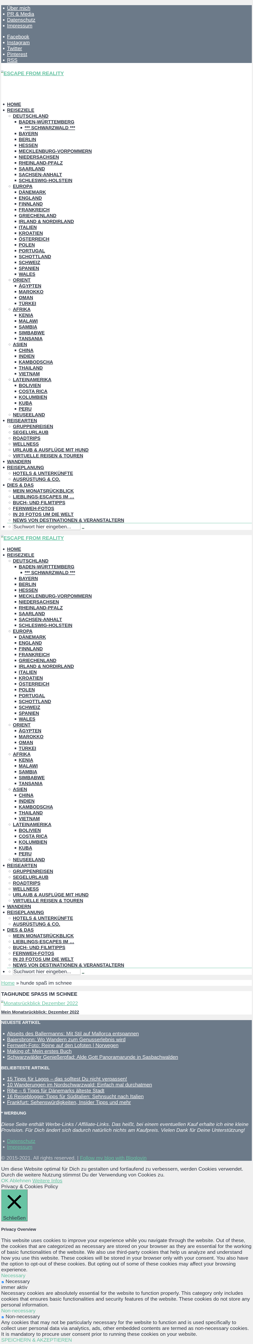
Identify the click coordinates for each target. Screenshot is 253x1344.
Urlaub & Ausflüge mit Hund (51, 449)
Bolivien (30, 385)
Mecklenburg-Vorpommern (55, 151)
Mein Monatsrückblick (43, 490)
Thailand (31, 367)
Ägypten (30, 285)
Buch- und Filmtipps (39, 502)
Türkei (27, 303)
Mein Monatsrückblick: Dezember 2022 (40, 1012)
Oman (26, 297)
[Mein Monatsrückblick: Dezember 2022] (39, 1003)
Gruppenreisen (33, 426)
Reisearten (22, 420)
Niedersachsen (39, 157)
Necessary (18, 1281)
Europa (23, 186)
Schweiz (29, 262)
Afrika (22, 309)
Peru (25, 408)
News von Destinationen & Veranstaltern (68, 520)
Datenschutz (21, 20)
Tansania (31, 338)
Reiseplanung (25, 467)
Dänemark (32, 192)
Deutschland (30, 116)
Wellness (26, 444)
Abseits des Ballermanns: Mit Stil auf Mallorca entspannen (73, 1033)
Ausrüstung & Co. (36, 479)
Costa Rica (33, 391)
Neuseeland (29, 414)
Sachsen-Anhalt (40, 174)
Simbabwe (32, 332)
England (30, 198)
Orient (22, 280)
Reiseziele (20, 110)
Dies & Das (20, 485)
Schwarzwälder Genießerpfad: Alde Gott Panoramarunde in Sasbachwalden (92, 1057)
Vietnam (29, 373)
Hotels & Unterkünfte (43, 473)
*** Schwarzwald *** (50, 127)
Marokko (31, 291)
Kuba (25, 403)
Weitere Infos (47, 1180)
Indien (27, 356)
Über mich (18, 8)
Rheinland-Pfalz (41, 162)
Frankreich (34, 209)
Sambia (28, 326)
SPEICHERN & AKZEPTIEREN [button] (36, 1340)
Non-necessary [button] (18, 1310)
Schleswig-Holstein (45, 180)
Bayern (28, 133)
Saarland (32, 168)
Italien (28, 227)
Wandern (19, 461)
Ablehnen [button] (20, 1180)
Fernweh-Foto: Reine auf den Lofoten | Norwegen (62, 1045)
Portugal (32, 250)
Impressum (19, 25)
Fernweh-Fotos (33, 508)
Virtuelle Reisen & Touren (48, 455)
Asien (20, 344)
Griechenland (37, 215)
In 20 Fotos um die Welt (43, 514)
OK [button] (4, 1180)
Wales (27, 274)
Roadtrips (26, 438)
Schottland (35, 256)
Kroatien (31, 233)
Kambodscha (36, 362)
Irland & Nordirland (46, 221)
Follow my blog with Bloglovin (113, 1158)
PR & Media (20, 14)
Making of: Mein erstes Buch (39, 1051)
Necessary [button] (13, 1275)
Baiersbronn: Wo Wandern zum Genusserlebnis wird (66, 1039)
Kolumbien (33, 397)
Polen (27, 244)
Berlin (27, 139)
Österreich (34, 239)
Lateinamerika (32, 379)
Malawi (28, 321)
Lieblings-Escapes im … (43, 496)
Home (14, 104)
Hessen (28, 145)
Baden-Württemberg (46, 121)
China (26, 350)
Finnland (31, 203)
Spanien (29, 268)
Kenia (26, 315)
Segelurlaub (30, 432)
